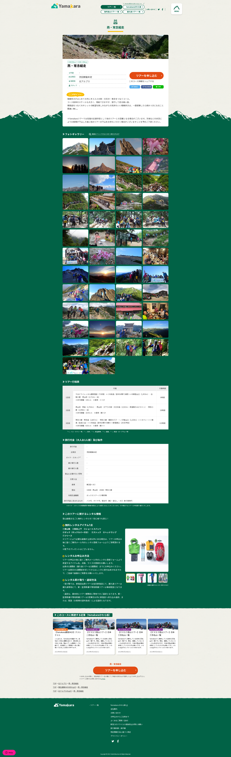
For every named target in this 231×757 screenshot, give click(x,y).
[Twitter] (158, 9)
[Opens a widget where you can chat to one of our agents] (9, 753)
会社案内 (114, 709)
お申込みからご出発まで (120, 716)
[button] (176, 8)
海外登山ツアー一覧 (111, 11)
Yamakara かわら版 (118, 705)
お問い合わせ (150, 9)
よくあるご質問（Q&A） (120, 720)
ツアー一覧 (111, 7)
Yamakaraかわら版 (133, 7)
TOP (54, 683)
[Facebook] (162, 9)
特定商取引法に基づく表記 (121, 732)
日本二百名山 (82, 62)
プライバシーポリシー (119, 736)
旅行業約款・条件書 (118, 728)
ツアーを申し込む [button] (146, 75)
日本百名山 (72, 62)
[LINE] (158, 87)
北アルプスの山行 (65, 691)
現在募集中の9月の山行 (67, 687)
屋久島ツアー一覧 (133, 11)
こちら (103, 679)
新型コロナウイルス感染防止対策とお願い (127, 724)
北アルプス (62, 683)
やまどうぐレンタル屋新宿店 (86, 394)
